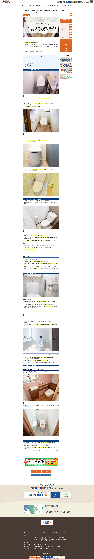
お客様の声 (30, 2)
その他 (41, 533)
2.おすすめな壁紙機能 (28, 60)
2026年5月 (66, 26)
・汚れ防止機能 (28, 61)
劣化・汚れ (56, 537)
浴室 (44, 532)
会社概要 (58, 530)
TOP (25, 528)
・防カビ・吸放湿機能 (29, 63)
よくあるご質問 (57, 546)
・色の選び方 (27, 59)
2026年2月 (66, 34)
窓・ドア (59, 532)
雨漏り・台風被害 (44, 537)
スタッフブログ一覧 (37, 544)
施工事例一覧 (36, 535)
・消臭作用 (27, 62)
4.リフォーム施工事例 (28, 66)
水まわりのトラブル (62, 537)
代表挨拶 (46, 530)
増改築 (42, 538)
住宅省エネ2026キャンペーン (39, 546)
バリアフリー (50, 537)
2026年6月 (66, 24)
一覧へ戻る (41, 474)
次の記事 (46, 471)
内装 (59, 539)
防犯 (45, 538)
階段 (61, 539)
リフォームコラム (45, 544)
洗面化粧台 (55, 532)
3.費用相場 (27, 64)
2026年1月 (66, 37)
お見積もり (41, 548)
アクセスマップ (63, 530)
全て (66, 13)
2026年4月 (66, 29)
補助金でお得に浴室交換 (49, 546)
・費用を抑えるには (28, 65)
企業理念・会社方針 (52, 530)
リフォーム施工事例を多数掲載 (37, 454)
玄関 (56, 539)
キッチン (47, 532)
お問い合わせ (36, 548)
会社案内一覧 (42, 530)
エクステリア (36, 533)
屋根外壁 (64, 539)
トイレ (51, 532)
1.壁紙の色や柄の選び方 (29, 58)
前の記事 (36, 471)
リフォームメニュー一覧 (38, 532)
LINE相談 (46, 548)
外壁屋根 (63, 532)
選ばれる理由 (36, 530)
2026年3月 (66, 32)
